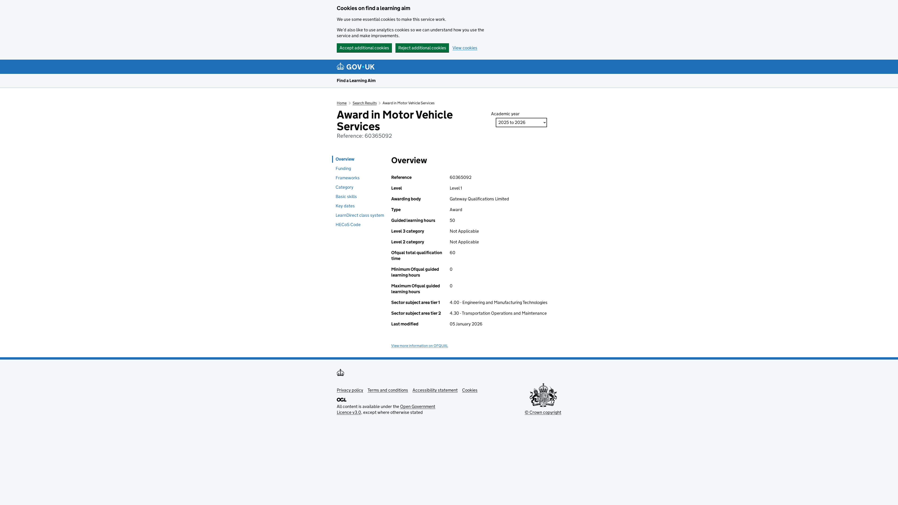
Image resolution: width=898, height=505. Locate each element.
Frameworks (348, 177)
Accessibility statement (435, 390)
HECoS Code (348, 224)
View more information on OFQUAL (419, 345)
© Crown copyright (543, 412)
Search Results (365, 103)
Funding (343, 168)
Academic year (505, 113)
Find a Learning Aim (356, 80)
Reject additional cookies (422, 47)
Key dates (345, 206)
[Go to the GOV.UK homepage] (356, 66)
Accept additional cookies (364, 47)
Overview (345, 159)
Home (342, 103)
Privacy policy (350, 390)
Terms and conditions (388, 390)
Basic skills (346, 196)
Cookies (470, 390)
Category (344, 187)
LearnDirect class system (360, 215)
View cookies (465, 48)
